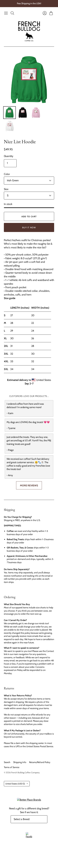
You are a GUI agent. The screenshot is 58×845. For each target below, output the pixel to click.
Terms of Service (11, 767)
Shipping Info (19, 762)
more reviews (29, 485)
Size (6, 189)
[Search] (12, 13)
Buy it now (29, 227)
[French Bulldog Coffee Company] (29, 31)
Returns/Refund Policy (39, 762)
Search (7, 762)
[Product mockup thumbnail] (9, 112)
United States (15, 783)
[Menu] (6, 13)
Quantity (8, 156)
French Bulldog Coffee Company (25, 772)
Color (7, 174)
